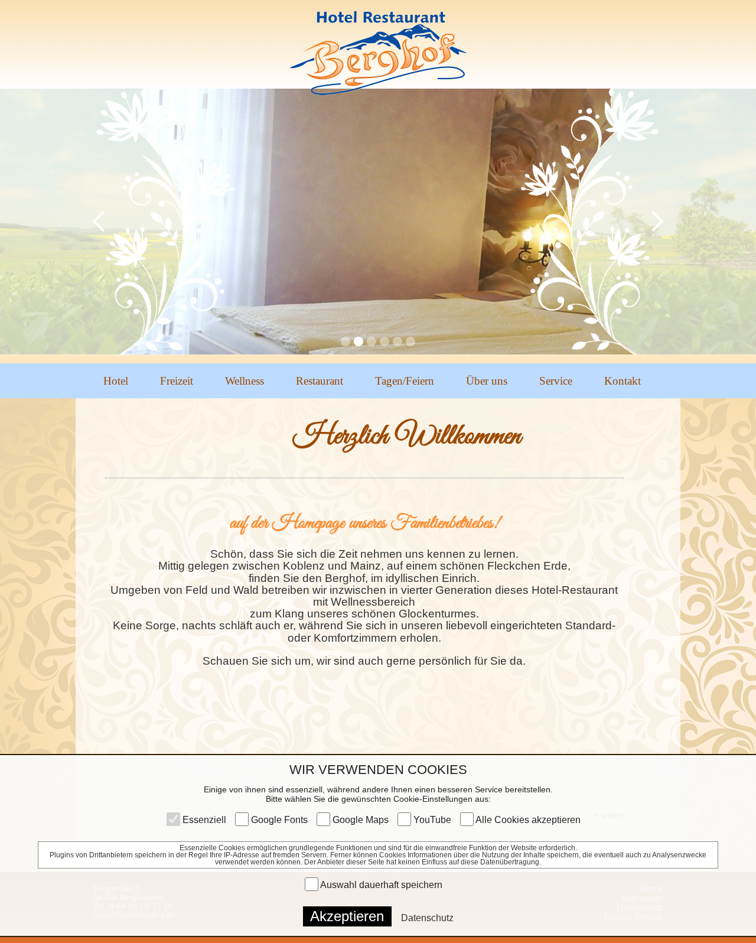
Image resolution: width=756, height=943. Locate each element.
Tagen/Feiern (404, 381)
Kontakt (622, 381)
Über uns (486, 381)
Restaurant (319, 381)
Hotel (115, 381)
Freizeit (176, 381)
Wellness (244, 381)
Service (555, 381)
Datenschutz (427, 918)
